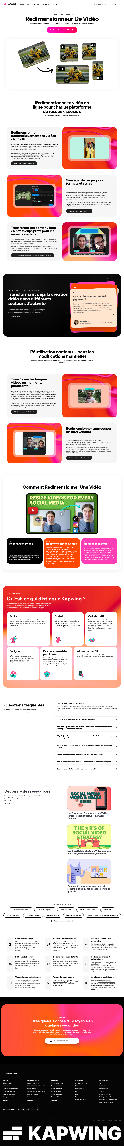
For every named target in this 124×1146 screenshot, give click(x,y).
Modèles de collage (57, 1088)
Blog (76, 1091)
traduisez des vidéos (60, 982)
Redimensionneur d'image (21, 910)
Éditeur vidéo (108, 910)
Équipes (78, 1097)
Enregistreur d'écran (10, 1097)
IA (28, 4)
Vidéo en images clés (73, 915)
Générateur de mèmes (10, 1088)
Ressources (79, 1086)
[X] (18, 1109)
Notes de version (105, 1094)
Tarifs (55, 4)
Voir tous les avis (14, 316)
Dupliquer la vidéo (53, 915)
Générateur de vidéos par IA (36, 1086)
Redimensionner (69, 14)
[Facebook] (37, 1109)
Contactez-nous (80, 1100)
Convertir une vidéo (33, 915)
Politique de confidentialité (108, 1100)
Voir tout (7, 803)
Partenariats (103, 1088)
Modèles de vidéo (57, 1083)
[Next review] (114, 279)
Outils (22, 4)
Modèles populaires (57, 1094)
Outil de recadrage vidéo (87, 910)
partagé (31, 962)
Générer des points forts (23, 412)
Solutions (35, 4)
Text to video (95, 944)
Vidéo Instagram (56, 1091)
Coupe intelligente (33, 1083)
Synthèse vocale (32, 1094)
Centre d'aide (79, 1088)
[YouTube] (23, 1109)
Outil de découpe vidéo (45, 910)
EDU (76, 1094)
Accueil (54, 14)
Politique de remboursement (108, 1097)
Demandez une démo (101, 4)
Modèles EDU (55, 1097)
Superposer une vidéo (62, 921)
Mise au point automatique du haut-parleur (103, 915)
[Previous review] (109, 279)
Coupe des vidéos (70, 962)
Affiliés (101, 1091)
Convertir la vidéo (9, 1091)
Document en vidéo (33, 1097)
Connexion (113, 4)
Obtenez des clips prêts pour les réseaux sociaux (31, 255)
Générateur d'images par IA (36, 1091)
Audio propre (31, 1088)
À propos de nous (81, 1083)
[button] (93, 308)
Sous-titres (6, 1086)
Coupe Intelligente (12, 915)
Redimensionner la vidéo (60, 30)
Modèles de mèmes (57, 1086)
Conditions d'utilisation (107, 1102)
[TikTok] (32, 1109)
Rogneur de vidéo (9, 1094)
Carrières (102, 1086)
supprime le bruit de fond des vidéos (103, 982)
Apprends (46, 4)
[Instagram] (28, 1109)
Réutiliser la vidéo (66, 910)
